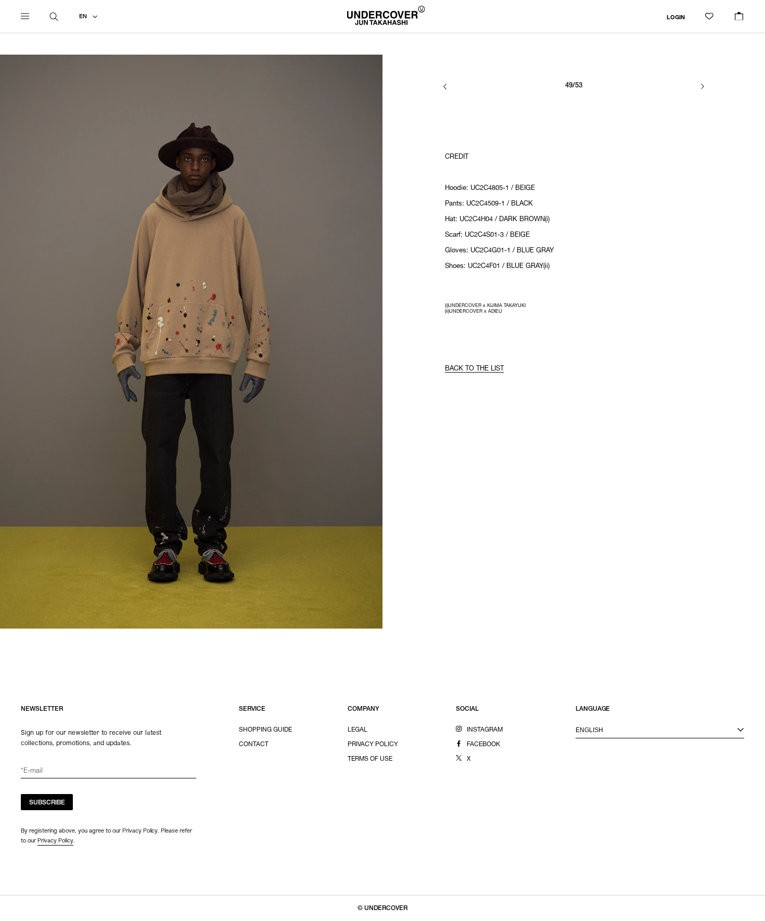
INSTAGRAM (485, 730)
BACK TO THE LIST (474, 369)
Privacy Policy (55, 840)
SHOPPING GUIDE (265, 730)
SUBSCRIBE (47, 803)
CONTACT (254, 744)
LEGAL (357, 730)
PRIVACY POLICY (373, 744)
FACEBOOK (483, 744)
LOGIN (676, 17)
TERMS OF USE (370, 759)
